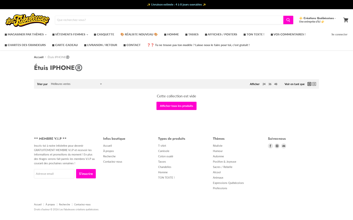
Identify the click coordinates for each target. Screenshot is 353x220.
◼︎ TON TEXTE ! (253, 34)
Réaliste (217, 145)
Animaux (218, 177)
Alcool (217, 172)
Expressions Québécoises (228, 182)
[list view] (314, 84)
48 (275, 84)
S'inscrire (86, 174)
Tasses (162, 161)
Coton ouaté (165, 156)
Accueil (39, 57)
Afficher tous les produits (176, 105)
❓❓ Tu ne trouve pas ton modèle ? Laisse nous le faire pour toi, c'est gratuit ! (198, 45)
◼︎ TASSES (192, 34)
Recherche (109, 156)
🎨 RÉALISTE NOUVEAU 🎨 (139, 34)
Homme (163, 172)
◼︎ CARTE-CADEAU (65, 45)
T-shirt (162, 145)
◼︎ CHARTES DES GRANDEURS (25, 45)
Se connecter (339, 34)
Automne (218, 156)
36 (269, 84)
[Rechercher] (288, 20)
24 (264, 84)
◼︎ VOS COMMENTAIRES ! (288, 34)
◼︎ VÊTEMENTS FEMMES (69, 34)
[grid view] (309, 84)
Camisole (163, 151)
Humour (218, 151)
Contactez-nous (112, 161)
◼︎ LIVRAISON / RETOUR (100, 45)
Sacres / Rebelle (222, 166)
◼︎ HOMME (171, 34)
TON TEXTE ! (166, 177)
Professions (220, 188)
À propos (108, 151)
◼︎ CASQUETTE (104, 34)
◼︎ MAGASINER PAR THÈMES (24, 34)
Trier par (42, 84)
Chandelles (164, 166)
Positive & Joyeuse (224, 161)
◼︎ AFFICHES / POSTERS (221, 34)
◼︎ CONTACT (132, 45)
